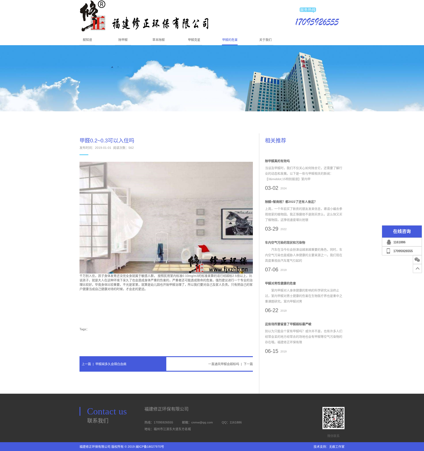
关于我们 (265, 39)
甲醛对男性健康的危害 (280, 283)
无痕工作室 (336, 446)
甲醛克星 (194, 39)
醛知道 (87, 39)
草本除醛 (158, 39)
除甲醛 (123, 39)
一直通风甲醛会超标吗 (223, 364)
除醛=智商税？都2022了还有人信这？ (291, 201)
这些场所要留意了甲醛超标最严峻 (288, 324)
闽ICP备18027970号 (150, 446)
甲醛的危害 (230, 39)
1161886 (399, 242)
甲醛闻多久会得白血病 (110, 364)
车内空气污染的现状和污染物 (285, 242)
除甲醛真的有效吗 (277, 161)
